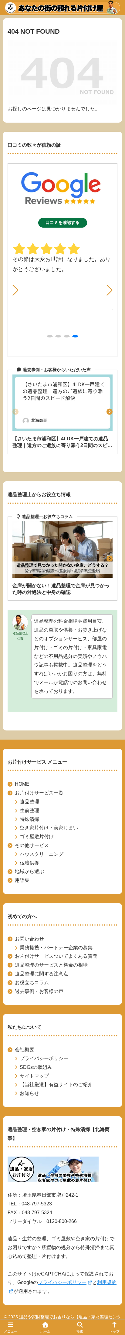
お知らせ (29, 1093)
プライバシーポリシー (44, 1058)
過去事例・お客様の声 (39, 991)
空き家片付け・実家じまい (49, 827)
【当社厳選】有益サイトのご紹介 (56, 1084)
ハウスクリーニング (41, 854)
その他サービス (32, 845)
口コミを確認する (62, 222)
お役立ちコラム (32, 982)
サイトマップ (34, 1076)
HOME (22, 784)
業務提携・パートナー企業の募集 (56, 947)
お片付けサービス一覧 (39, 792)
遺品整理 (29, 801)
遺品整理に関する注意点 (41, 973)
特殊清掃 (29, 819)
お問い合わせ (29, 938)
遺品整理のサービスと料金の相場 (51, 964)
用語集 (22, 880)
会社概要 (24, 1049)
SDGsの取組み (36, 1067)
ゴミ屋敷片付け (37, 836)
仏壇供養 (29, 863)
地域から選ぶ (29, 871)
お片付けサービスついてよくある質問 (56, 956)
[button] (109, 290)
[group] (62, 411)
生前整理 (29, 810)
